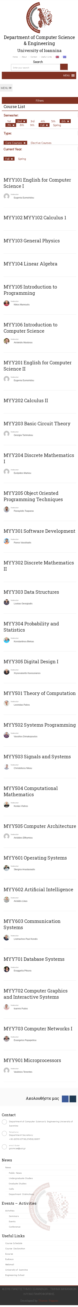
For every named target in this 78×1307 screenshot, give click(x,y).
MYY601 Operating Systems (35, 858)
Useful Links (46, 56)
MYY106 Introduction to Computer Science (30, 327)
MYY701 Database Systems (34, 959)
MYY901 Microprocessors (32, 1060)
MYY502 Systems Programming (40, 725)
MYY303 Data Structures (31, 592)
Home (15, 56)
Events (12, 1221)
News (8, 1167)
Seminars (14, 1215)
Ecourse (9, 1253)
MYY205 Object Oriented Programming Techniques (33, 496)
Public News (15, 1172)
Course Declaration (15, 1248)
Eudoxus (9, 1258)
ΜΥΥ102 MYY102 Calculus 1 (35, 217)
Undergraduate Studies (21, 1178)
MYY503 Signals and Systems (37, 756)
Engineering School (14, 1274)
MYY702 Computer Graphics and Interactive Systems (36, 994)
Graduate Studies (17, 1183)
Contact (34, 56)
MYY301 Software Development (39, 531)
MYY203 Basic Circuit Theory (37, 423)
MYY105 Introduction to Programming (30, 290)
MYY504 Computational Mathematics (31, 791)
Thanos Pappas (48, 1300)
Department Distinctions (21, 1194)
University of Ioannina (16, 1269)
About (24, 56)
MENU (5, 88)
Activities (9, 1210)
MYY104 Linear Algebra (31, 264)
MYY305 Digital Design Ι (31, 661)
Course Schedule (13, 1243)
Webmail (9, 1264)
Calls (11, 1188)
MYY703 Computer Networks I (38, 1028)
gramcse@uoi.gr (17, 1148)
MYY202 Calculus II (26, 400)
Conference (14, 1226)
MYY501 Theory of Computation (40, 693)
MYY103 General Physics (32, 240)
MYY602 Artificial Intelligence (38, 889)
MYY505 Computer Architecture (40, 826)
